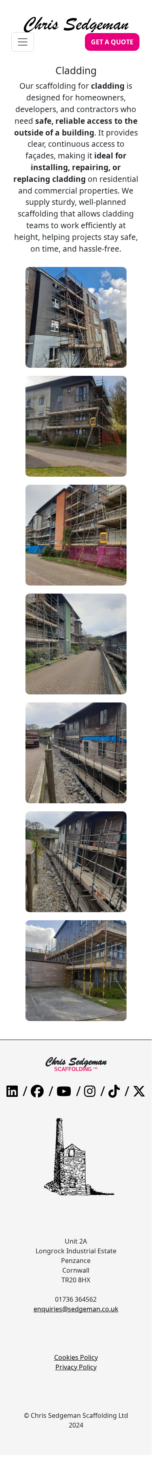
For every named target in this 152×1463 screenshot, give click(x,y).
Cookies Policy (76, 1357)
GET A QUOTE (112, 42)
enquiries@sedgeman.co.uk (76, 1309)
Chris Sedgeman (76, 17)
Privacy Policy (76, 1367)
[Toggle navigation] (22, 42)
